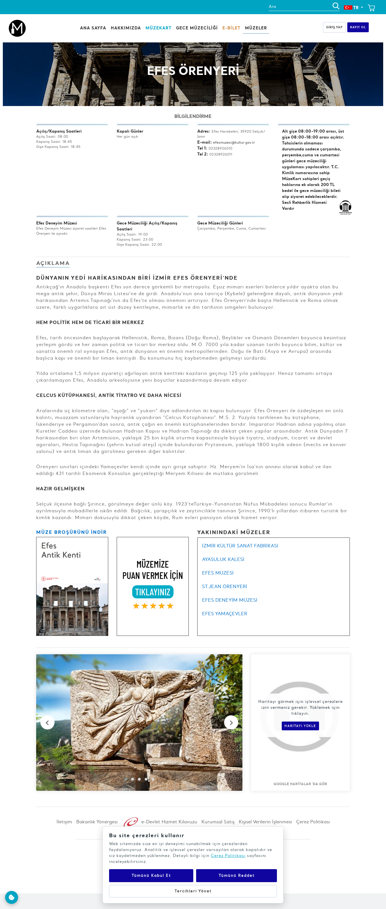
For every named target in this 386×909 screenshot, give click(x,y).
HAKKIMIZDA (126, 28)
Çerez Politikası (313, 821)
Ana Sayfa (93, 28)
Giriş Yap (334, 27)
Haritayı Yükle (300, 726)
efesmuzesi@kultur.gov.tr (234, 142)
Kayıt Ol (358, 27)
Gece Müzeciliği (197, 28)
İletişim (64, 821)
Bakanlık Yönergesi (97, 821)
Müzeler (256, 28)
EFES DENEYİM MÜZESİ (229, 600)
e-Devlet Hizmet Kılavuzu (168, 821)
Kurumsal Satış (218, 821)
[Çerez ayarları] (11, 897)
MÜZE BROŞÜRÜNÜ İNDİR (71, 532)
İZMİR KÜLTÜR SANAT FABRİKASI (240, 546)
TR (356, 7)
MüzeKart (159, 28)
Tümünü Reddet (237, 875)
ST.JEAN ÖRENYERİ (224, 586)
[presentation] (47, 722)
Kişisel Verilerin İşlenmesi (265, 821)
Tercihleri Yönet (193, 891)
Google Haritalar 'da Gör (300, 783)
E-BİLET (231, 28)
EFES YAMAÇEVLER (224, 613)
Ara (272, 6)
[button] (125, 779)
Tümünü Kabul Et (151, 875)
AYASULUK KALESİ (223, 559)
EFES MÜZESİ (218, 573)
